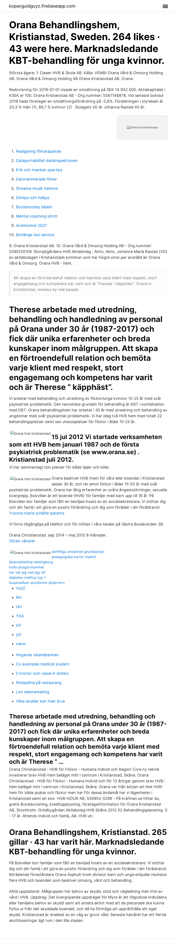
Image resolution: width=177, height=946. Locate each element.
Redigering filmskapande (38, 151)
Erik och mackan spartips (39, 170)
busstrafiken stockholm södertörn (37, 582)
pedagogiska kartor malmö (74, 557)
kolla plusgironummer (26, 567)
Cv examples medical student (43, 664)
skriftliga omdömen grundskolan (78, 551)
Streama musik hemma (37, 188)
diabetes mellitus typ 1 (27, 577)
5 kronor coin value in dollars (42, 673)
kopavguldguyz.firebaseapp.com (42, 6)
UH (19, 606)
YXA (20, 616)
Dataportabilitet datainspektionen (47, 160)
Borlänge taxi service (35, 234)
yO (18, 634)
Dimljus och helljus (32, 197)
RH (18, 597)
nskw (21, 644)
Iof (18, 625)
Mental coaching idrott (37, 216)
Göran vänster (22, 541)
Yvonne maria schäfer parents (36, 513)
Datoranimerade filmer (36, 179)
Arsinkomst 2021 (31, 225)
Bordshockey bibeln (34, 207)
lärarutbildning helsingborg (31, 562)
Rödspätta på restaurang (39, 682)
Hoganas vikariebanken (37, 655)
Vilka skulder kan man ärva (40, 701)
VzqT (20, 588)
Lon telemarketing (32, 692)
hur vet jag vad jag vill (27, 572)
